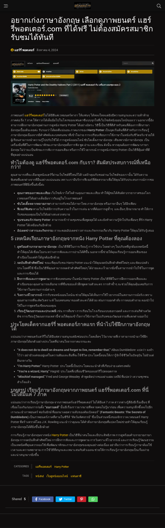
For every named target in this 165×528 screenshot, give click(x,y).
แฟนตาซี (76, 476)
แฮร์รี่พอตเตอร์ (34, 115)
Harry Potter (60, 435)
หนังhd (39, 476)
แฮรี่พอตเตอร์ (43, 466)
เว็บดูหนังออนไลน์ (57, 476)
